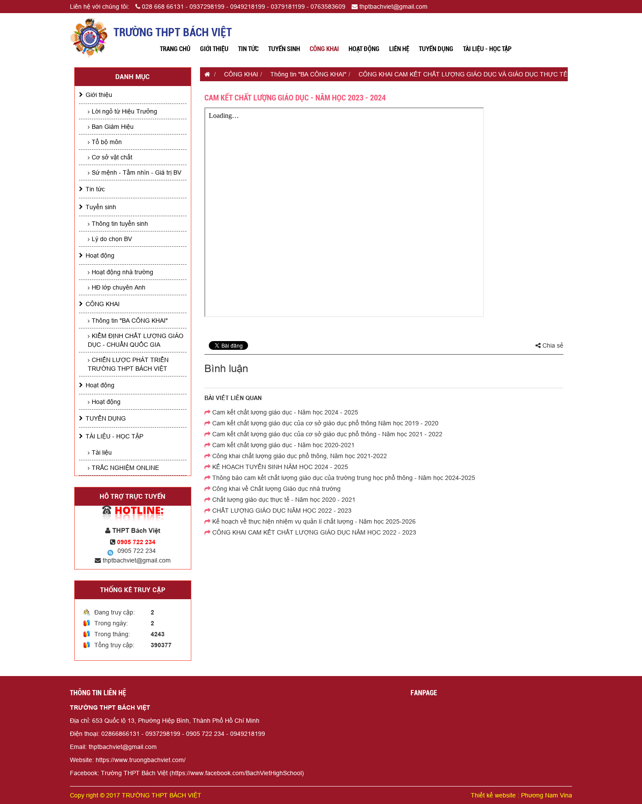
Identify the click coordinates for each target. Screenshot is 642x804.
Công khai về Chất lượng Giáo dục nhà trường (276, 488)
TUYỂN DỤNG (436, 49)
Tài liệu (102, 452)
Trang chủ (175, 49)
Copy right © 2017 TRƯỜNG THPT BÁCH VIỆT (135, 795)
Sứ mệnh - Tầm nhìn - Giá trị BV (136, 172)
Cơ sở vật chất (112, 157)
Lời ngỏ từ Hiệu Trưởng (124, 111)
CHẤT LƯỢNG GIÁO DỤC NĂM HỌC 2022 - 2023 (281, 510)
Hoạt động (364, 49)
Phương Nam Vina (546, 795)
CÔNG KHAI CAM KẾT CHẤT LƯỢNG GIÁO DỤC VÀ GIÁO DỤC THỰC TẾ (463, 74)
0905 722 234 (136, 550)
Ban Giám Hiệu (113, 126)
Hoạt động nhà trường (122, 272)
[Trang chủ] (205, 74)
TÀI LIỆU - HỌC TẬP (487, 49)
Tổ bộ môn (107, 141)
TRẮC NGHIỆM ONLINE (125, 467)
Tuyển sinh (284, 49)
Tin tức (248, 49)
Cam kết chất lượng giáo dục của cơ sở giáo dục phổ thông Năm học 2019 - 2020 (324, 423)
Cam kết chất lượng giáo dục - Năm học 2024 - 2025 (284, 412)
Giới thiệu (214, 49)
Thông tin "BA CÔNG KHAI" (130, 320)
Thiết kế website (493, 795)
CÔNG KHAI (324, 49)
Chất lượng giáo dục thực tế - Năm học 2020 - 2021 (283, 499)
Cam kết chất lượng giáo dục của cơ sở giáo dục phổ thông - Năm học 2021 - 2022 (326, 434)
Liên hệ (399, 49)
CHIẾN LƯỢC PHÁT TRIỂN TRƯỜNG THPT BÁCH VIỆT (128, 364)
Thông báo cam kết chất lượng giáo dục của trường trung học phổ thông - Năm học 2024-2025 (343, 477)
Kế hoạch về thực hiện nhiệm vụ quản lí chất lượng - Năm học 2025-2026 (313, 521)
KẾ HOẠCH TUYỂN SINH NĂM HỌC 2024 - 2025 (279, 466)
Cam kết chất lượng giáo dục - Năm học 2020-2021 (283, 445)
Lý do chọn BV (112, 238)
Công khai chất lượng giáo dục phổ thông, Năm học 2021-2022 (299, 455)
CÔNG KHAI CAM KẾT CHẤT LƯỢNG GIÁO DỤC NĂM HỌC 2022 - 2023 (313, 532)
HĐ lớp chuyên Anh (118, 287)
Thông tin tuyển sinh (120, 223)
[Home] (89, 37)
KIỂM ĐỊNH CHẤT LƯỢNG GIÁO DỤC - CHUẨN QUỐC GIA (135, 340)
